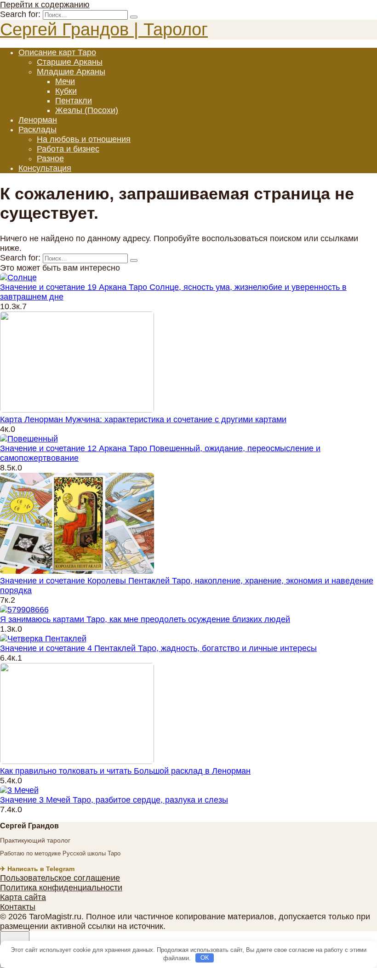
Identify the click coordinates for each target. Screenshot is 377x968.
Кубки (66, 91)
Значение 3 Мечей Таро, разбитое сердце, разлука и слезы (114, 799)
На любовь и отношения (84, 139)
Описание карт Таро (57, 52)
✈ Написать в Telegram (37, 868)
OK (204, 957)
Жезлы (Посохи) (86, 110)
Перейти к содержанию (45, 4)
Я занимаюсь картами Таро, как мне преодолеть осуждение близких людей (145, 619)
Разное (50, 158)
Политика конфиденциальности (61, 887)
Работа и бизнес (68, 148)
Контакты (17, 906)
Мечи (65, 81)
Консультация (44, 168)
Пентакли (73, 100)
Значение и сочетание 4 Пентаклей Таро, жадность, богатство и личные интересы (158, 648)
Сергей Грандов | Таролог (104, 29)
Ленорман (37, 120)
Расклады (37, 129)
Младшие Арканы (71, 71)
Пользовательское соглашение (60, 878)
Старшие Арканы (70, 62)
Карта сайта (23, 897)
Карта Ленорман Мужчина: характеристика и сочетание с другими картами (143, 419)
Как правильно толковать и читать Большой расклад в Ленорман (125, 771)
